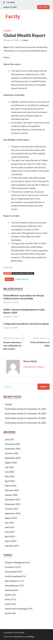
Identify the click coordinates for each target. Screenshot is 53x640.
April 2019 (10, 536)
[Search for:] (26, 387)
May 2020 (9, 476)
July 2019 (9, 522)
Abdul (25, 40)
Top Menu (10, 2)
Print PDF (8, 267)
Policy (8, 599)
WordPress (19, 636)
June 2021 (9, 439)
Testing (8, 404)
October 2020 (11, 453)
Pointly (8, 594)
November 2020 (12, 448)
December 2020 (12, 444)
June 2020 (9, 471)
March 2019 (10, 541)
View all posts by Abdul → (34, 366)
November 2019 (12, 504)
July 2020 (9, 467)
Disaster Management (15, 562)
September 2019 (12, 513)
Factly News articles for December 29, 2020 (25, 418)
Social (7, 613)
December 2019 (12, 499)
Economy (7, 31)
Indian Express (22, 279)
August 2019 (11, 518)
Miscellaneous (11, 585)
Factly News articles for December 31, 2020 (25, 409)
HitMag (31, 636)
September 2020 (12, 458)
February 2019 (11, 545)
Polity (7, 604)
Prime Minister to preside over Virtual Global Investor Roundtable (23, 297)
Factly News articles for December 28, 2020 (25, 422)
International (11, 581)
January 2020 (11, 495)
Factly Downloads (13, 576)
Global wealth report (23, 273)
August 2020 (11, 462)
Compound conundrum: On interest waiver (26, 323)
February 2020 (11, 490)
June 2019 (9, 527)
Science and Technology (16, 608)
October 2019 (11, 508)
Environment (11, 571)
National (9, 590)
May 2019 (9, 531)
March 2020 (10, 485)
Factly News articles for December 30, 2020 (25, 413)
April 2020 (10, 481)
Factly (12, 16)
